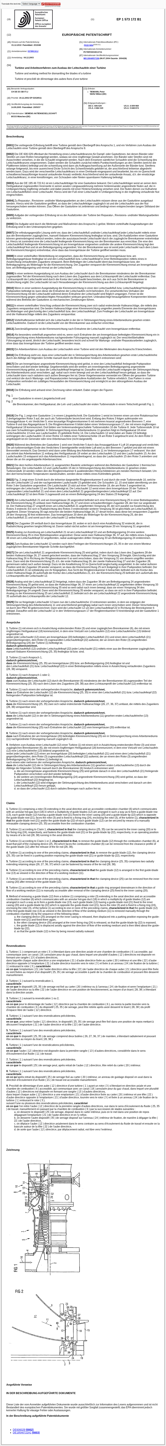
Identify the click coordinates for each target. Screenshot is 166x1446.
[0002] (29, 1429)
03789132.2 (33, 51)
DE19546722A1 (22, 1432)
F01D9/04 (88, 45)
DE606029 (19, 1429)
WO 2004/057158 (91, 58)
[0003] (36, 1432)
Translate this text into (11, 4)
